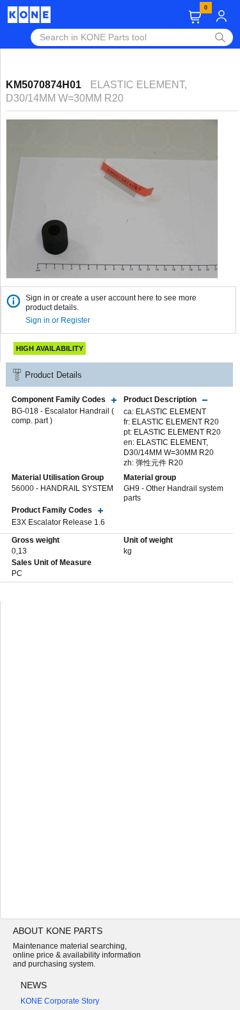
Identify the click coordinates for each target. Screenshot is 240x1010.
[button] (195, 17)
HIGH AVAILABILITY (49, 348)
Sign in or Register (59, 320)
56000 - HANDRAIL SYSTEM (62, 488)
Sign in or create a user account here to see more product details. (111, 302)
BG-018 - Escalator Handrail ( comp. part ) (63, 416)
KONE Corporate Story (59, 1001)
